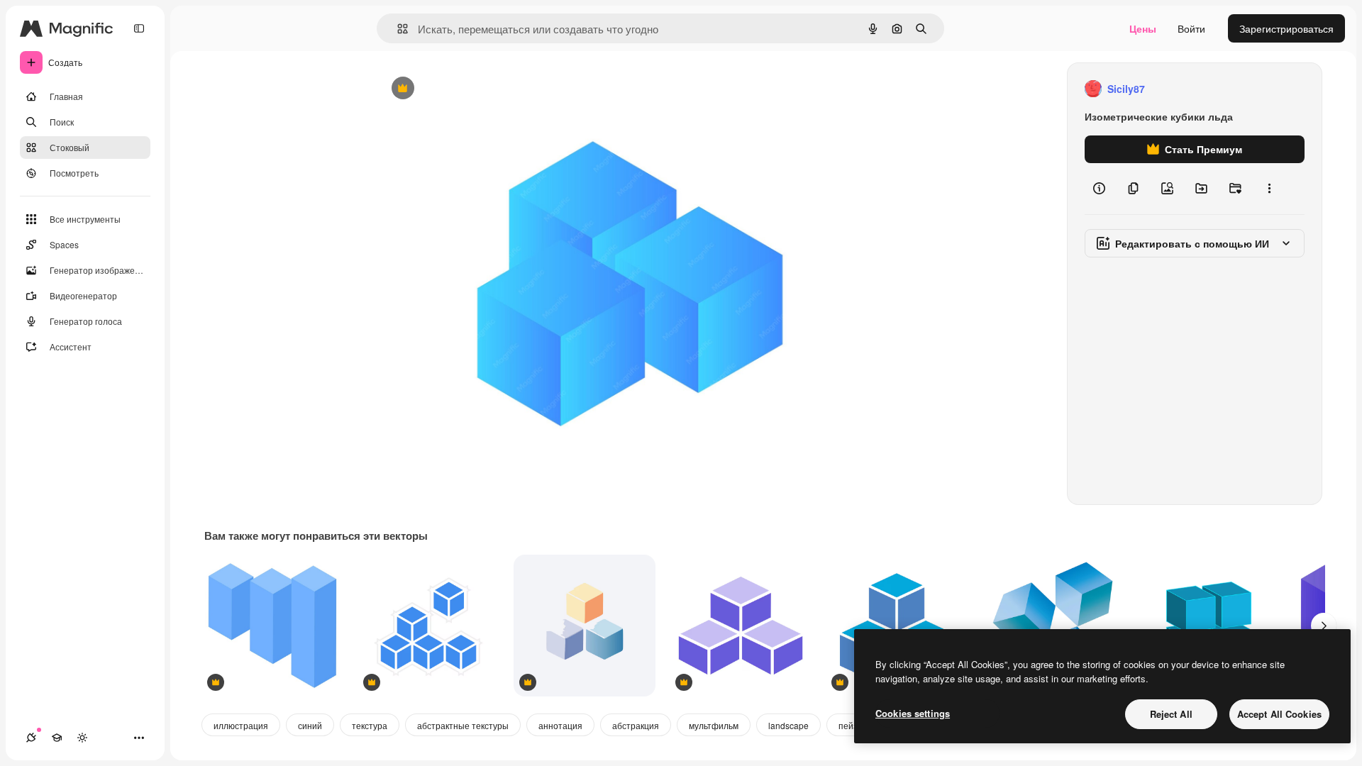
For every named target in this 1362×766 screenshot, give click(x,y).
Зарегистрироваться (1286, 28)
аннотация (560, 725)
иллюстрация (241, 725)
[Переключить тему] (82, 737)
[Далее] (1323, 625)
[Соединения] (31, 737)
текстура (369, 725)
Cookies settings (912, 713)
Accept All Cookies (1279, 714)
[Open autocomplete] (396, 28)
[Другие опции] (1269, 188)
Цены (1142, 28)
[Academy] (56, 737)
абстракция (635, 725)
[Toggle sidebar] (139, 28)
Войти (1191, 28)
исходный (472, 89)
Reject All (1171, 714)
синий (310, 725)
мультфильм (713, 725)
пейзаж (853, 725)
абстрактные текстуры (463, 725)
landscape (788, 725)
